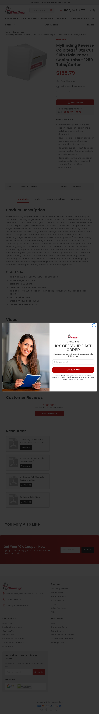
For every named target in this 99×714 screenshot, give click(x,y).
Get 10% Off (73, 369)
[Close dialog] (94, 325)
